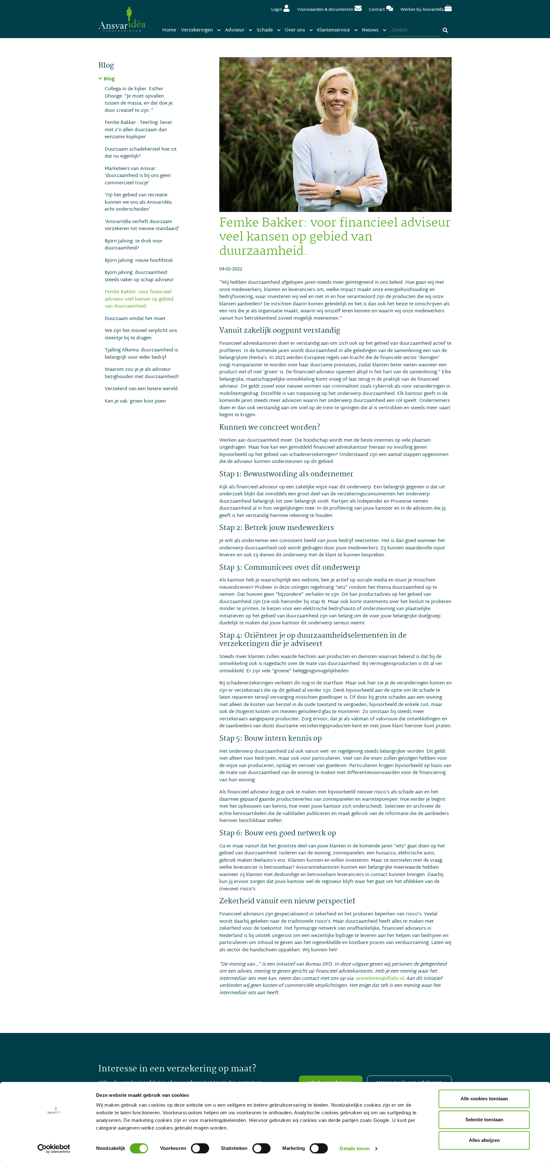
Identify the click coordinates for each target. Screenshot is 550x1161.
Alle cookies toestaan (484, 1098)
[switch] (200, 1148)
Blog (109, 79)
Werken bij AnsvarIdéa (422, 10)
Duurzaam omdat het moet (135, 318)
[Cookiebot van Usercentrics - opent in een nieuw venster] (54, 1148)
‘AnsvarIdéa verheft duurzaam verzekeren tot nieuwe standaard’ (142, 225)
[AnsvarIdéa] (121, 19)
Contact (377, 10)
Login (277, 10)
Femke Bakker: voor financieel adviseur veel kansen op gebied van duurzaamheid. (139, 299)
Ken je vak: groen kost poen (135, 401)
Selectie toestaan (484, 1119)
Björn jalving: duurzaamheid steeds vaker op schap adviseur (139, 276)
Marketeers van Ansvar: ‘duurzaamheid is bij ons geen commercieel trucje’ (138, 176)
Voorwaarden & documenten (326, 10)
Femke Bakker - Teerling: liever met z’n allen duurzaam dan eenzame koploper (138, 130)
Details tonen (354, 1148)
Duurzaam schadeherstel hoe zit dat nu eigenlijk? (141, 153)
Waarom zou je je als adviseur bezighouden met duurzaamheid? (142, 373)
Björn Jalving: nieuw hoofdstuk (139, 260)
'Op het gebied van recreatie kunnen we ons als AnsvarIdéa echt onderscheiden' (138, 202)
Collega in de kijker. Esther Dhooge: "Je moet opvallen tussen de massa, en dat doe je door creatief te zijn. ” (139, 99)
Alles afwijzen (484, 1140)
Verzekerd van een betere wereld (141, 389)
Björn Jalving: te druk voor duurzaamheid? (134, 245)
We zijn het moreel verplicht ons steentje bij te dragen (141, 334)
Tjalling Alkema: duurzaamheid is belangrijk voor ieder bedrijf (141, 354)
